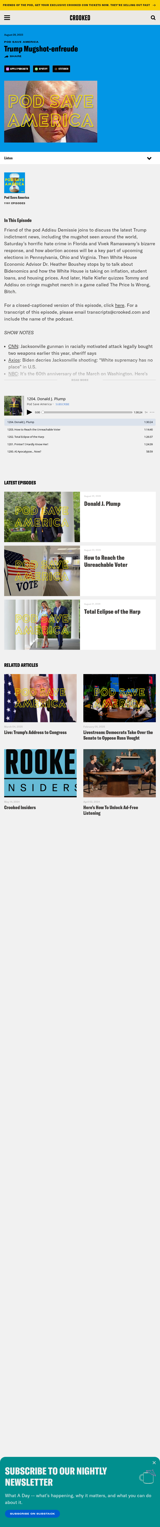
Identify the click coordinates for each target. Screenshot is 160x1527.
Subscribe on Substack (32, 1514)
